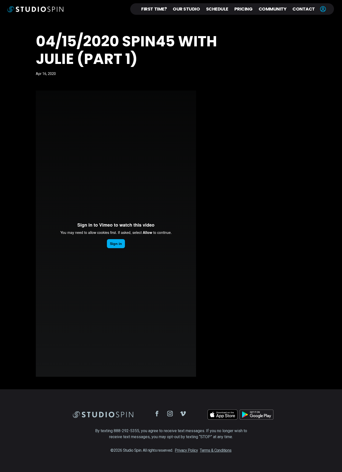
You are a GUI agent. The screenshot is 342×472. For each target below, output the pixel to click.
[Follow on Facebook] (156, 413)
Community (273, 9)
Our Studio (186, 9)
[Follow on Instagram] (170, 413)
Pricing (243, 9)
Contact (303, 9)
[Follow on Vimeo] (183, 413)
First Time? (154, 9)
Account (323, 9)
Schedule (217, 9)
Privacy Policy (186, 450)
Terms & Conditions (215, 450)
